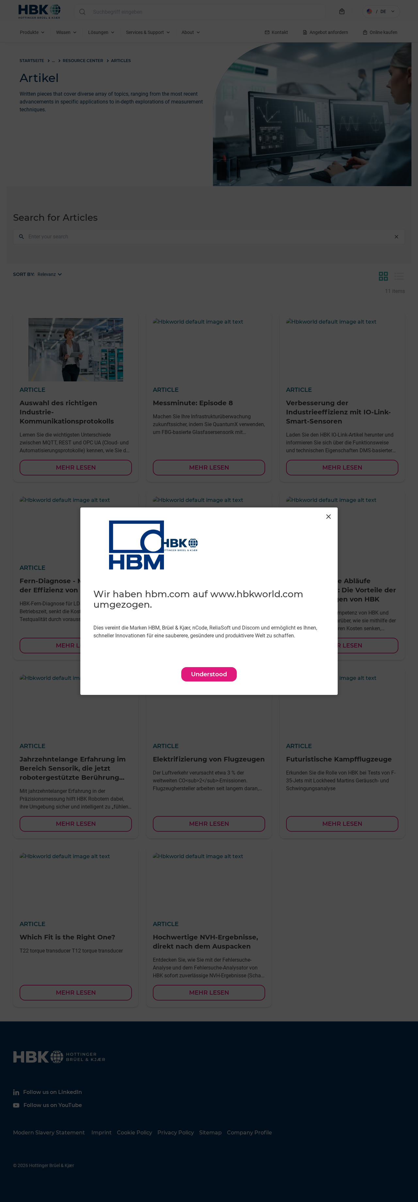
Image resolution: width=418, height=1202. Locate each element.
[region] (209, 601)
